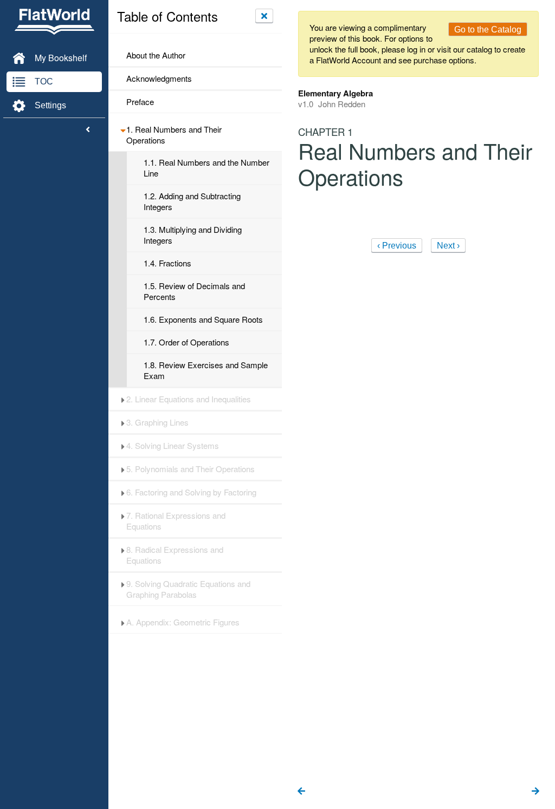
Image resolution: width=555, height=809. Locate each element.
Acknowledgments (159, 78)
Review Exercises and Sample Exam (206, 370)
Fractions (167, 263)
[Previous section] (301, 792)
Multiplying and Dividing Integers (193, 235)
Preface (140, 101)
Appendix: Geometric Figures (183, 622)
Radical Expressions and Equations (174, 555)
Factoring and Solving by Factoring (191, 492)
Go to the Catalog (487, 29)
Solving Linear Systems (172, 445)
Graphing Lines (157, 422)
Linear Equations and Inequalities (188, 399)
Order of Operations (186, 342)
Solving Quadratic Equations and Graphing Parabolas (188, 589)
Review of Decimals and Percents (194, 291)
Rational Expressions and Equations (175, 521)
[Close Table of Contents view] (264, 16)
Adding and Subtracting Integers (192, 201)
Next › (448, 245)
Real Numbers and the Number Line (206, 168)
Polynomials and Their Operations (190, 469)
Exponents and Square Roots (203, 319)
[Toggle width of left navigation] (87, 130)
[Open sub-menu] (122, 129)
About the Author (155, 55)
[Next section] (535, 792)
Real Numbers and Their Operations (174, 135)
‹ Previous (396, 245)
